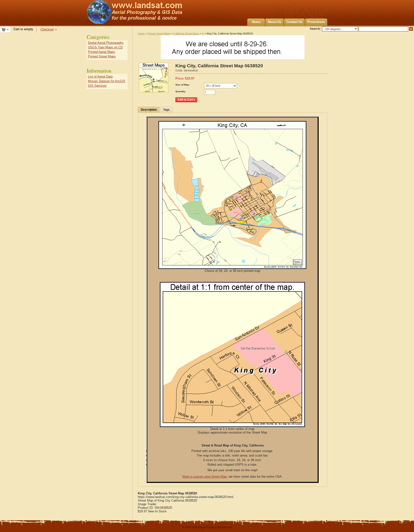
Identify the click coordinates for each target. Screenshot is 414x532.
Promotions (316, 22)
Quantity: (180, 91)
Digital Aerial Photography (106, 43)
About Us (274, 22)
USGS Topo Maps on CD (105, 47)
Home (256, 22)
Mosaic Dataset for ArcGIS (106, 81)
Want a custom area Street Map (204, 476)
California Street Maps (186, 33)
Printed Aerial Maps (101, 52)
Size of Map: (182, 84)
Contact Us (294, 22)
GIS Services (97, 85)
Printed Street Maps (159, 33)
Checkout (47, 29)
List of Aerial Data (100, 76)
